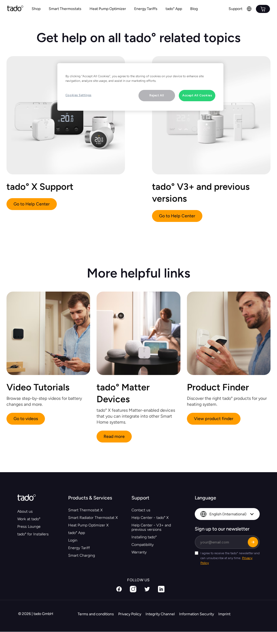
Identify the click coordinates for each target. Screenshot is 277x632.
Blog (194, 8)
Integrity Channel (160, 614)
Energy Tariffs (145, 8)
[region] (140, 87)
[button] (65, 9)
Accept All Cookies (197, 95)
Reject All (156, 95)
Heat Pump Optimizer (108, 8)
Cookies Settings (78, 95)
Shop (36, 8)
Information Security (196, 614)
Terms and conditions (96, 614)
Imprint (224, 614)
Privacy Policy (129, 614)
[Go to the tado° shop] (263, 9)
